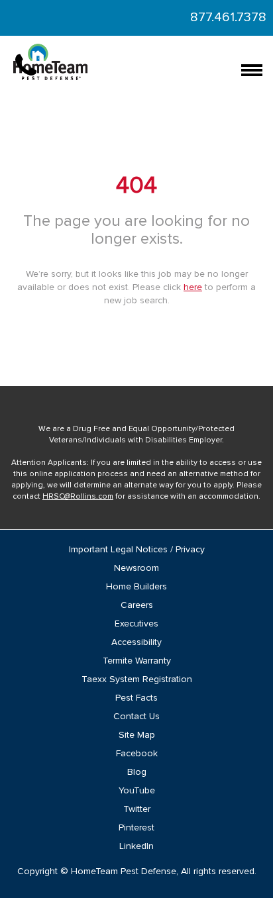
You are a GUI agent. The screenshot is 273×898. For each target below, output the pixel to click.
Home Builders (136, 586)
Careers (137, 605)
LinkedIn (136, 846)
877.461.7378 (228, 17)
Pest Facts (136, 698)
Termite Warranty (137, 661)
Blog (136, 772)
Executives (136, 623)
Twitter (136, 809)
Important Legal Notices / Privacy (137, 549)
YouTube (137, 790)
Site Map (137, 735)
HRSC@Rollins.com (77, 497)
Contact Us (136, 716)
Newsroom (136, 568)
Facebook (137, 753)
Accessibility (136, 642)
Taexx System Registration (137, 679)
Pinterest (136, 827)
